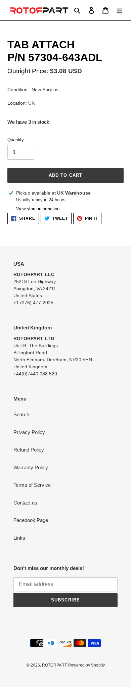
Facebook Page (30, 520)
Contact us (25, 503)
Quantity (15, 139)
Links (19, 538)
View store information (37, 208)
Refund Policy (28, 450)
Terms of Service (32, 485)
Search (21, 414)
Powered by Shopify (86, 665)
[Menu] (120, 10)
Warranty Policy (30, 467)
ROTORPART (54, 665)
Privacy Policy (29, 432)
